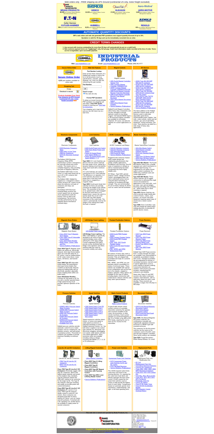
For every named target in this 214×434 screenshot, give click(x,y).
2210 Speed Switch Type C (94, 308)
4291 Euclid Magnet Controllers (120, 81)
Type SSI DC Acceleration (144, 386)
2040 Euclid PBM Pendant (118, 234)
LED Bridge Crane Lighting (94, 231)
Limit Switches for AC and (118, 363)
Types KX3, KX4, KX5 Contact (146, 372)
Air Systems (64, 315)
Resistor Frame (141, 239)
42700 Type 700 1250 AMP (144, 84)
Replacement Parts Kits (143, 364)
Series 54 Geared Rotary (93, 153)
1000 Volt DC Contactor (143, 86)
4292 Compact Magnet (117, 84)
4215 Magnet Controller (143, 150)
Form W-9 (141, 425)
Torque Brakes (64, 239)
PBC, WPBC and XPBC (118, 249)
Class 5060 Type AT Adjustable (70, 237)
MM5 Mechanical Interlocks (144, 371)
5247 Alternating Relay (117, 151)
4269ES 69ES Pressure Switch (70, 306)
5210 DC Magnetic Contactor (119, 150)
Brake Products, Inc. (117, 431)
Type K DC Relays (142, 382)
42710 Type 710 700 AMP (144, 91)
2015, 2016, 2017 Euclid (118, 242)
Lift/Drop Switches (141, 151)
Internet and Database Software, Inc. (114, 432)
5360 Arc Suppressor (66, 153)
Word (140, 427)
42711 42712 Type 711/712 (144, 96)
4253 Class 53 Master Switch (145, 156)
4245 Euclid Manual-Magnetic (145, 306)
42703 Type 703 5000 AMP (144, 88)
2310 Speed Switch (91, 315)
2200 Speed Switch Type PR (94, 306)
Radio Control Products (119, 304)
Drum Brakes (64, 236)
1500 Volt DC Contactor (143, 103)
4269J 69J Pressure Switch (69, 313)
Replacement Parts (116, 251)
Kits (137, 374)
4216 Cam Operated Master (145, 153)
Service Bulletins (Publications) (120, 106)
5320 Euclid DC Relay (117, 153)
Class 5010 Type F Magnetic (69, 234)
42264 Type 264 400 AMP (144, 81)
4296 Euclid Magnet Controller (120, 94)
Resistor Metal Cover (142, 242)
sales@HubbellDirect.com (111, 64)
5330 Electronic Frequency (68, 148)
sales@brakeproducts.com (143, 421)
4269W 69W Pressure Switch (69, 310)
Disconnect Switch (142, 308)
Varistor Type (114, 83)
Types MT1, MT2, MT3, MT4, (145, 377)
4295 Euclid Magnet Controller (120, 91)
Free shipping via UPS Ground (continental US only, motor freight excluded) (69, 98)
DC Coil (138, 362)
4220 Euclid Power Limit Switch (95, 148)
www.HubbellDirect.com (83, 64)
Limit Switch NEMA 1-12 (93, 155)
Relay (61, 150)
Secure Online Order (69, 77)
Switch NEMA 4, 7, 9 (92, 158)
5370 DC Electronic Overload (69, 155)
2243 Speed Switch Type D (94, 311)
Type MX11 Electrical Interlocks (146, 366)
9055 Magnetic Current (143, 389)
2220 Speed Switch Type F (94, 310)
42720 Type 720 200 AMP (144, 104)
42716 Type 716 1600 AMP (144, 101)
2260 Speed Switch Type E (94, 313)
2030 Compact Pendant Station (120, 237)
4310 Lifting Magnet (142, 310)
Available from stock (66, 323)
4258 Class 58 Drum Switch (145, 158)
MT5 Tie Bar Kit (141, 379)
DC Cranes (113, 364)
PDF (145, 427)
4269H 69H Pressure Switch (69, 316)
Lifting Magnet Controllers (94, 358)
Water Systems (65, 308)
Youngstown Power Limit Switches (120, 358)
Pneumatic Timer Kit (142, 381)
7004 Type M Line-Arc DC (68, 361)
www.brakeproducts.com (143, 419)
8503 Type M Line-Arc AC (68, 364)
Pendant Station (115, 244)
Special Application (66, 321)
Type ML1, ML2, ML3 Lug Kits (145, 376)
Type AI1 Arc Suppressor (144, 367)
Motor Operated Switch (143, 99)
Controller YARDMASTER (118, 86)
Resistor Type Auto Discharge (120, 93)
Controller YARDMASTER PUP (120, 89)
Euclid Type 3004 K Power (144, 244)
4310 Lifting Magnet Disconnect (120, 99)
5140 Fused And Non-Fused (145, 313)
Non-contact (89, 316)
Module (138, 387)
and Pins (62, 244)
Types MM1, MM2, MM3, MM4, (146, 369)
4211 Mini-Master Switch (144, 148)
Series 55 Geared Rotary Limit (95, 156)
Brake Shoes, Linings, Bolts (69, 242)
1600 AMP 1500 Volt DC (143, 98)
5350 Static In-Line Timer (68, 151)
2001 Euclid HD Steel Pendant (120, 246)
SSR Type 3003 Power (143, 234)
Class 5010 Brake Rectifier (68, 241)
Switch (112, 101)
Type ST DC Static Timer (144, 384)
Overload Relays (141, 391)
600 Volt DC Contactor (143, 83)
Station (112, 236)
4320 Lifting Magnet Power (119, 103)
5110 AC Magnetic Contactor (119, 148)
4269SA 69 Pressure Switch (69, 320)
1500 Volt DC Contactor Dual (145, 93)
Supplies (113, 104)
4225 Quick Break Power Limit (95, 150)
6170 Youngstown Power (118, 361)
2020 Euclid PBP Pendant (118, 239)
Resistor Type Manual (117, 96)
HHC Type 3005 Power (143, 247)
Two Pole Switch (141, 94)
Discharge (113, 98)
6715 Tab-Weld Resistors (118, 366)
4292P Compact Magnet (118, 88)
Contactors (63, 363)
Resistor (138, 236)
